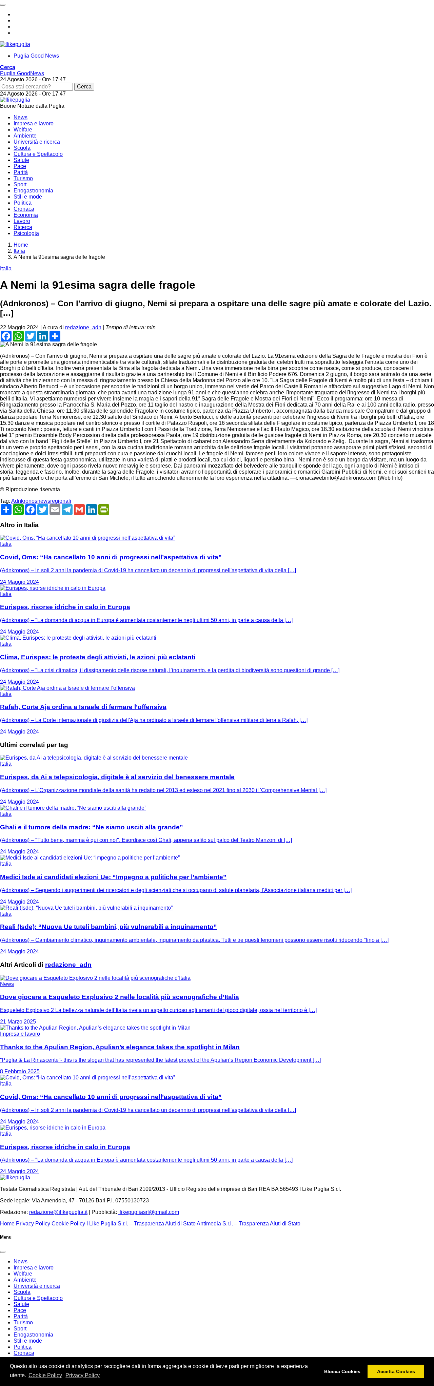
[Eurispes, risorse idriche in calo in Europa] (52, 588)
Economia (26, 215)
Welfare (23, 129)
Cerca (84, 86)
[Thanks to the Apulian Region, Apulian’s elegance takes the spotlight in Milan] (95, 1028)
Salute (21, 160)
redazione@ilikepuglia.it (58, 1212)
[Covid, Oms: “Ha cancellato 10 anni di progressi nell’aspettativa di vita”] (87, 538)
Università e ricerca (37, 142)
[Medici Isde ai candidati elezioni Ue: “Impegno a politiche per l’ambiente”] (90, 858)
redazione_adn (83, 327)
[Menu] (2, 5)
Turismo (23, 178)
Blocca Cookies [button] (342, 1371)
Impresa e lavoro (34, 123)
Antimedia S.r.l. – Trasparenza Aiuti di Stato (248, 1223)
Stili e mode (28, 197)
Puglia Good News (36, 56)
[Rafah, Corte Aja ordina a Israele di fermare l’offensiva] (67, 688)
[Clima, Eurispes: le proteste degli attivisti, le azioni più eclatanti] (78, 638)
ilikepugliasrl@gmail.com (148, 1212)
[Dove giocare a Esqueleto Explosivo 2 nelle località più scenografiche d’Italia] (95, 978)
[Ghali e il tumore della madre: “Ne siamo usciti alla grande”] (73, 808)
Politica (23, 203)
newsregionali (54, 501)
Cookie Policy (45, 1375)
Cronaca (24, 209)
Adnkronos (24, 501)
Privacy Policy (82, 1375)
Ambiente (25, 136)
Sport (20, 184)
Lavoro (22, 221)
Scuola (22, 148)
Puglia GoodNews (22, 73)
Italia (6, 268)
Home (7, 1223)
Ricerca (23, 227)
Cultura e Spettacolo (38, 154)
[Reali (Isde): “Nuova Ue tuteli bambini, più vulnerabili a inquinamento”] (86, 908)
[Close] (2, 1252)
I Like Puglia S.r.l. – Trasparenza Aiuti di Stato (141, 1223)
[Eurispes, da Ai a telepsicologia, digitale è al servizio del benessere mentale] (94, 758)
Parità (21, 172)
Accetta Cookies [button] (396, 1371)
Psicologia (26, 233)
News (20, 117)
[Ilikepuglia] (15, 44)
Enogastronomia (33, 190)
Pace (20, 166)
